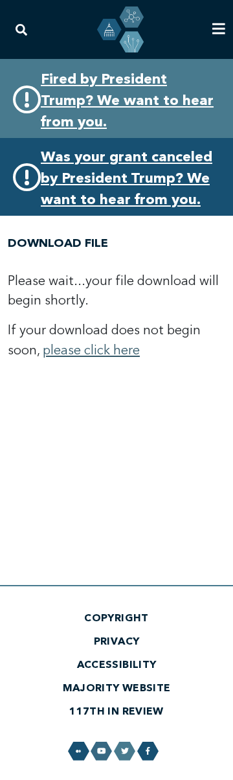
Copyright (116, 618)
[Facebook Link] (148, 751)
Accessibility (117, 665)
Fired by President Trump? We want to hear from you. (127, 100)
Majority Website (117, 688)
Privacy (117, 641)
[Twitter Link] (124, 751)
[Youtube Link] (101, 751)
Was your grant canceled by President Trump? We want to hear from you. (126, 178)
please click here (91, 350)
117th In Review (116, 711)
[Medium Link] (78, 751)
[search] (21, 29)
